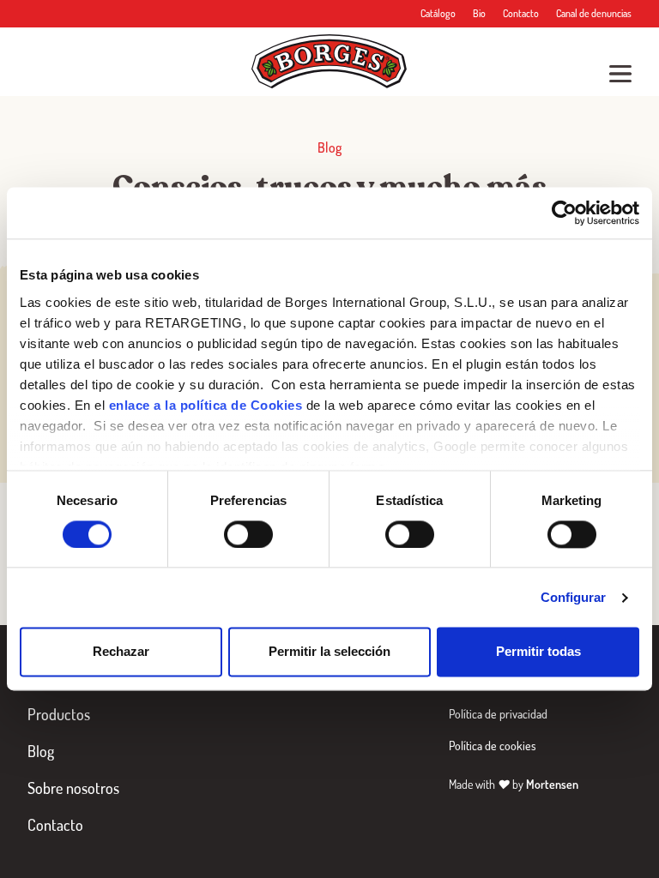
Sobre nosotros (73, 788)
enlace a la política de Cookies (206, 405)
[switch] (248, 534)
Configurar (574, 597)
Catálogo (438, 13)
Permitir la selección (329, 652)
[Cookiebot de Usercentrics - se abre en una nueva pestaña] (564, 213)
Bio (479, 13)
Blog (40, 751)
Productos (58, 714)
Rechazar (121, 652)
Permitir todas (538, 652)
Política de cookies (492, 745)
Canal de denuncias (594, 13)
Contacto (521, 13)
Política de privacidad (498, 714)
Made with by (513, 784)
